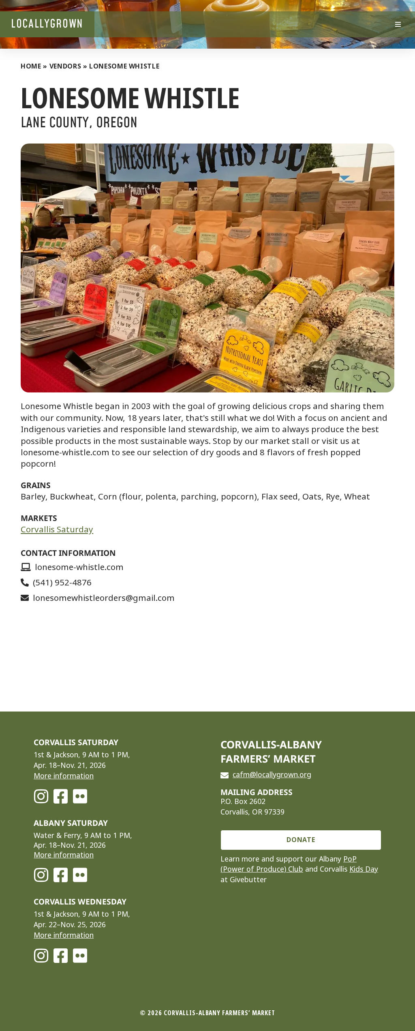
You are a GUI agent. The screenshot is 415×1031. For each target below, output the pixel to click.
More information (64, 776)
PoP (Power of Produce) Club (288, 864)
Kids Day (363, 869)
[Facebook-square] (60, 796)
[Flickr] (80, 796)
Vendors (65, 66)
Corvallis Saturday (57, 529)
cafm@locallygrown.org (272, 774)
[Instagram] (41, 796)
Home (31, 66)
